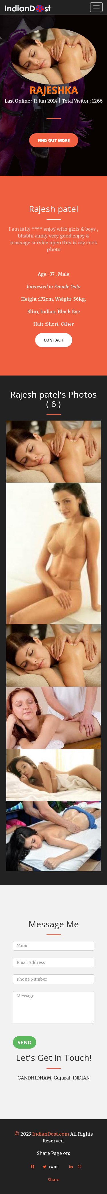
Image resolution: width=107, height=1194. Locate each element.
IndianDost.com (50, 1134)
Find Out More (54, 140)
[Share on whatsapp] (79, 1166)
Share (53, 1179)
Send (24, 1042)
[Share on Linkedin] (71, 1166)
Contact (54, 340)
